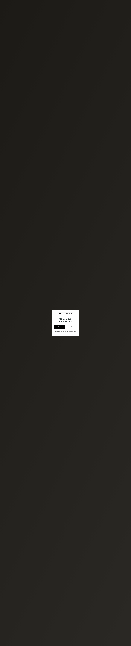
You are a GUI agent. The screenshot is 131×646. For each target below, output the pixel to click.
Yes (59, 327)
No (71, 327)
